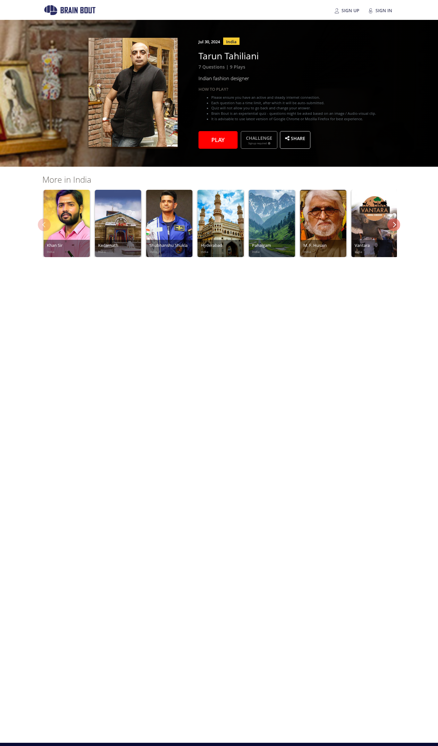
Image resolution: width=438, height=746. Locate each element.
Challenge (259, 139)
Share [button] (297, 138)
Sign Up (349, 10)
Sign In (383, 10)
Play (218, 139)
